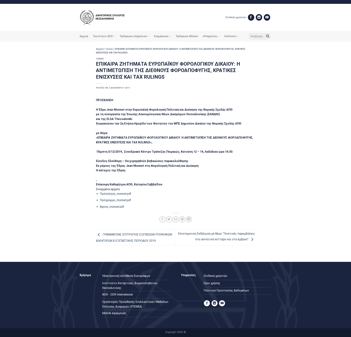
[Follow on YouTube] (267, 17)
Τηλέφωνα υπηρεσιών (133, 36)
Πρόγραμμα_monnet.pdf (115, 200)
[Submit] (268, 36)
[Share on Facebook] (162, 219)
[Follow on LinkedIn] (259, 17)
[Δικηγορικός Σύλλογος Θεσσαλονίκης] (107, 17)
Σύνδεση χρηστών (235, 17)
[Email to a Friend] (176, 219)
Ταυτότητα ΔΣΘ (103, 36)
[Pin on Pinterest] (182, 219)
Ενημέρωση (161, 36)
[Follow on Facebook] (251, 17)
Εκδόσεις (230, 36)
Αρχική (84, 36)
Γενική (109, 49)
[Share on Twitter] (169, 219)
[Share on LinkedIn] (189, 219)
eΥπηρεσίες (210, 36)
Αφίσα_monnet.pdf (112, 206)
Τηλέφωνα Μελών (187, 36)
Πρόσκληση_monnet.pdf (115, 193)
